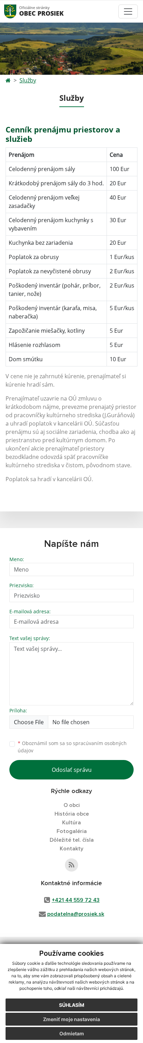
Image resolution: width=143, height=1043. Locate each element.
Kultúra (71, 822)
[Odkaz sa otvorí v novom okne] (71, 865)
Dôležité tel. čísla (72, 840)
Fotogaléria (72, 831)
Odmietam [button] (71, 1033)
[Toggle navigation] (128, 11)
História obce (71, 814)
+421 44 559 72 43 (76, 900)
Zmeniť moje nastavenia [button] (71, 1019)
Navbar (16, 11)
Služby (27, 80)
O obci (72, 805)
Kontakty (71, 848)
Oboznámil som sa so (72, 747)
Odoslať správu (72, 770)
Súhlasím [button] (71, 1005)
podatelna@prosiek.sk (75, 914)
